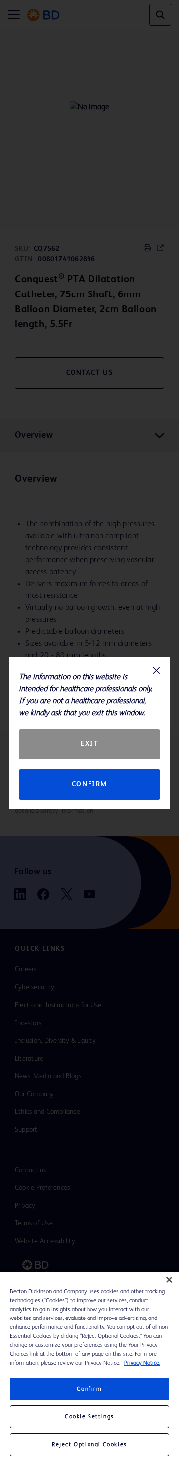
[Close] (169, 1280)
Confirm (89, 784)
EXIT (89, 743)
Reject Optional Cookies (89, 1445)
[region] (89, 1369)
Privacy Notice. (142, 1363)
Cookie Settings (89, 1417)
